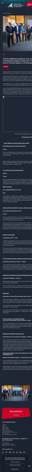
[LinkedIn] (21, 452)
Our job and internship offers (9, 434)
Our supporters (6, 433)
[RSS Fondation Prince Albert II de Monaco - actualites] (3, 452)
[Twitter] (14, 452)
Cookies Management (7, 431)
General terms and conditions (9, 432)
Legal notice (5, 427)
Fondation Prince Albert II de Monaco (16, 5)
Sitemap (4, 424)
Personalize (14, 469)
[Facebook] (7, 452)
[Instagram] (11, 452)
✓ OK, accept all (15, 462)
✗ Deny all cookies (14, 465)
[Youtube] (25, 452)
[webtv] (18, 452)
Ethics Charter (5, 429)
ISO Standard (5, 428)
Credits (4, 426)
